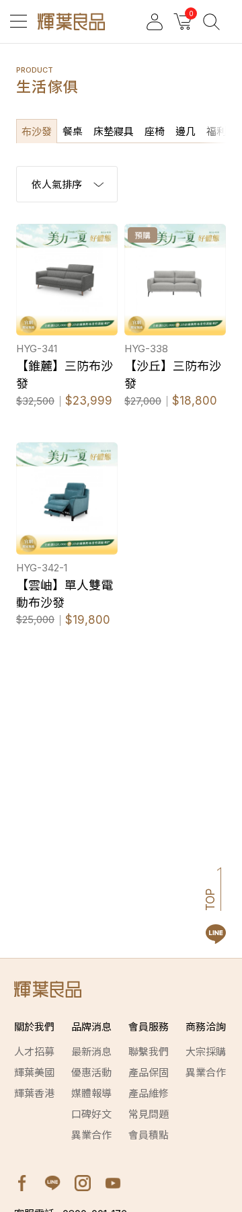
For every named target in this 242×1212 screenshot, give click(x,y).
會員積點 (148, 1135)
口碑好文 (91, 1114)
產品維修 (148, 1093)
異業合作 (91, 1135)
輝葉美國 (34, 1072)
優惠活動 (91, 1072)
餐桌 (73, 131)
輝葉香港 (34, 1093)
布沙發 (37, 131)
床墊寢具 (113, 131)
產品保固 (148, 1072)
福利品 (221, 131)
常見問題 (148, 1114)
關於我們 (34, 1026)
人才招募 (34, 1051)
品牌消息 (91, 1026)
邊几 (185, 131)
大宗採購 (206, 1051)
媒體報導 (91, 1093)
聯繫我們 (148, 1051)
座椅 (155, 131)
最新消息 (91, 1051)
